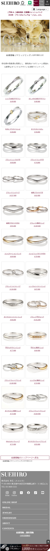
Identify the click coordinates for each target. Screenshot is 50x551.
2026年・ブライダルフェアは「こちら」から (25, 15)
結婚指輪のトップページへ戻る (25, 458)
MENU (47, 4)
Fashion (14, 495)
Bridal (7, 495)
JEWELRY (7, 513)
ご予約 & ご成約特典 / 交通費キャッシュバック (24, 12)
